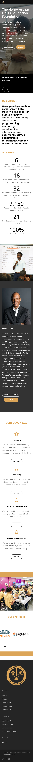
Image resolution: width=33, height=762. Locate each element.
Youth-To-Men (7, 721)
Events (4, 699)
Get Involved (7, 706)
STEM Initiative (7, 724)
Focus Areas (6, 703)
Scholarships (7, 728)
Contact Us (6, 710)
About (4, 696)
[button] (30, 2)
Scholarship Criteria (9, 731)
